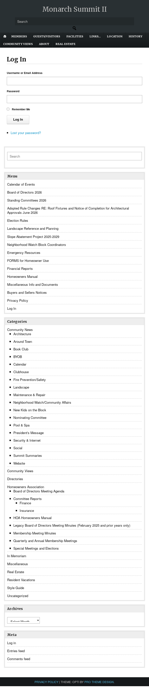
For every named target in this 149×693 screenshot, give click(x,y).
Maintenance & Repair (29, 394)
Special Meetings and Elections (36, 548)
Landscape (21, 387)
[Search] (74, 28)
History (135, 36)
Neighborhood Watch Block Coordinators (36, 244)
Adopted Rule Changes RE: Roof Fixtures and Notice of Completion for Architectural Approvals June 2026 (68, 210)
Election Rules (17, 220)
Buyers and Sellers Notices (27, 292)
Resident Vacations (21, 579)
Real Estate (65, 44)
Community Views (18, 44)
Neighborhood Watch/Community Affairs (42, 402)
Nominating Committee (29, 417)
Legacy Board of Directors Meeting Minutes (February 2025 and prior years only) (71, 525)
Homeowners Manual (22, 276)
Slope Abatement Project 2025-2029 (33, 236)
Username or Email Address (24, 73)
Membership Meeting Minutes (34, 533)
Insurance (27, 510)
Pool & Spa (21, 425)
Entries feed (16, 650)
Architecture (22, 333)
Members (19, 36)
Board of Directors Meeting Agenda (38, 491)
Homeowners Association (25, 486)
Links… (95, 36)
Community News (20, 329)
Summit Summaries (27, 455)
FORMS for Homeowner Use (28, 260)
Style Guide (15, 587)
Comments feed (18, 658)
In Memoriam (16, 555)
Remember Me (21, 109)
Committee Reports (27, 498)
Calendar (19, 364)
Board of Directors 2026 (24, 192)
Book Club (20, 348)
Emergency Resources (23, 252)
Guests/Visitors (46, 36)
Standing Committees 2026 (26, 200)
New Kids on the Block (29, 409)
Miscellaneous (17, 563)
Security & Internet (27, 440)
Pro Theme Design (99, 682)
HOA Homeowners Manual (32, 517)
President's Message (28, 432)
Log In (18, 119)
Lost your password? (26, 132)
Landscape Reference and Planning (32, 228)
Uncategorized (17, 595)
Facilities (74, 36)
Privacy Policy (17, 300)
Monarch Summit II (74, 9)
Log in (11, 642)
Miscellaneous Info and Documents (32, 284)
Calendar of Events (21, 184)
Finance (25, 502)
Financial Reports (20, 268)
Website (19, 463)
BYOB (17, 356)
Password (13, 91)
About (44, 44)
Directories (15, 478)
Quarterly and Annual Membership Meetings (45, 540)
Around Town (22, 341)
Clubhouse (21, 371)
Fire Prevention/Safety (29, 379)
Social (17, 447)
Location (114, 36)
